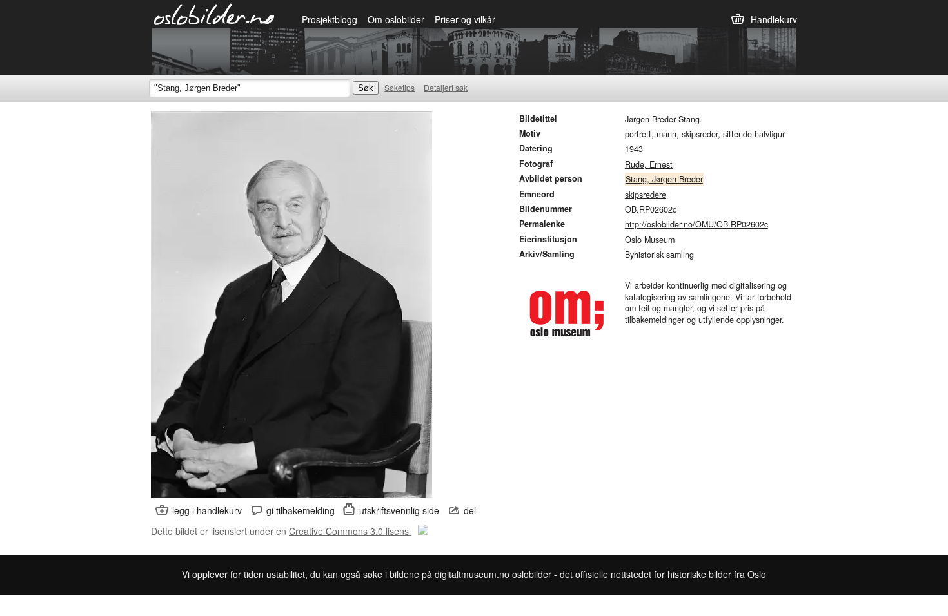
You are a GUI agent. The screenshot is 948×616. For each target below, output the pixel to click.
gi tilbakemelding (300, 510)
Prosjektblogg (329, 19)
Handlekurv (774, 19)
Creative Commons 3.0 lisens (350, 531)
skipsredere (645, 194)
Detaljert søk (446, 87)
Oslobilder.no (214, 13)
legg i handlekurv (207, 510)
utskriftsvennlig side (399, 510)
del (470, 510)
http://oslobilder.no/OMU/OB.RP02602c (696, 224)
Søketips (399, 87)
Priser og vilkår (465, 19)
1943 (634, 149)
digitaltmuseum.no (472, 574)
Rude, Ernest (649, 164)
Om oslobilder (396, 19)
